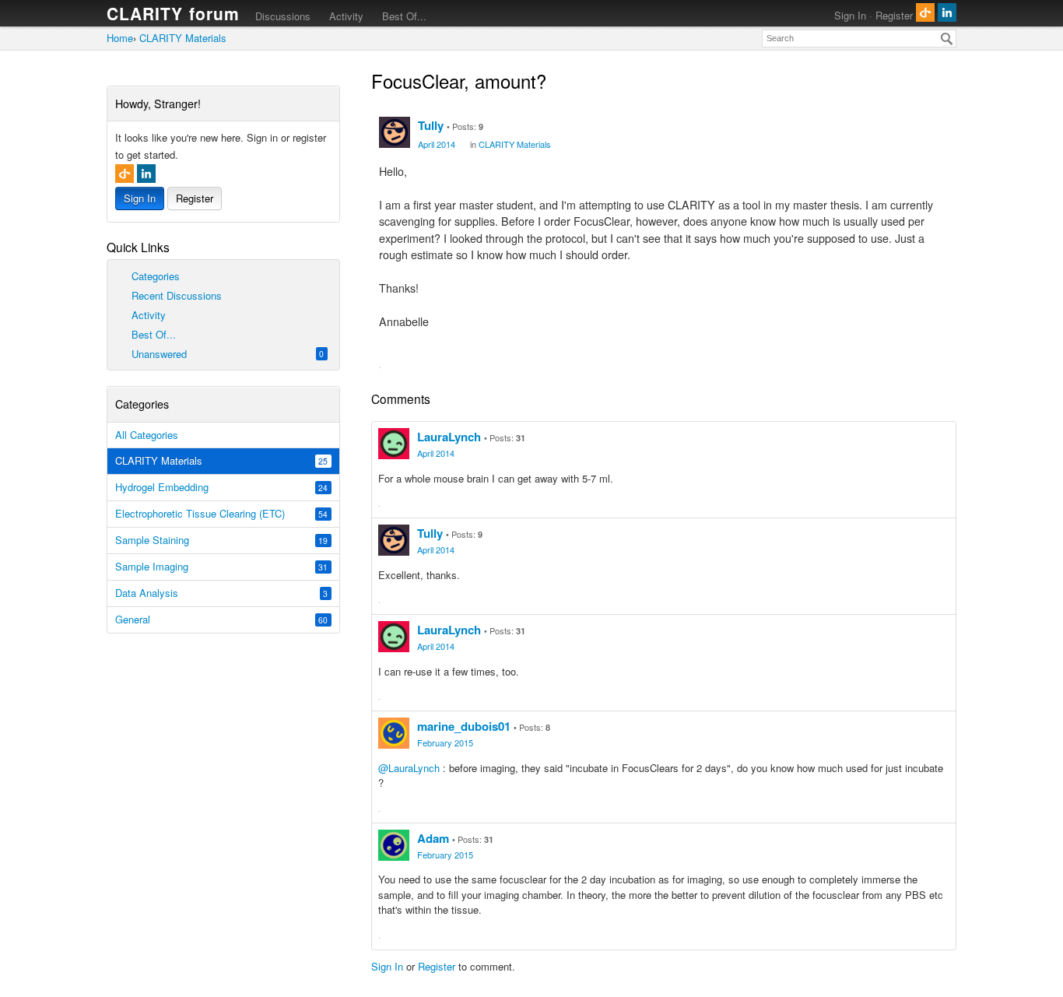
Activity (346, 16)
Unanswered (226, 353)
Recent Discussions (175, 295)
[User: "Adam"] (393, 845)
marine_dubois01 (463, 726)
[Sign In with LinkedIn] (947, 12)
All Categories (146, 434)
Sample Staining (221, 539)
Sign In (850, 15)
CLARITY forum (173, 13)
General (221, 619)
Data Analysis (221, 592)
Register (894, 15)
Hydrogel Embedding (221, 486)
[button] (390, 365)
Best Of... (404, 16)
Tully (431, 125)
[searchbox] (859, 38)
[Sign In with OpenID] (925, 12)
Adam (433, 838)
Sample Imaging (221, 566)
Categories (154, 276)
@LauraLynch (409, 767)
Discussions (282, 16)
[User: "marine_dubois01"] (393, 733)
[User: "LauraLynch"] (393, 443)
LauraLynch (449, 436)
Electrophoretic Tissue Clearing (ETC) (221, 513)
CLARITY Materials (221, 460)
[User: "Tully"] (394, 132)
